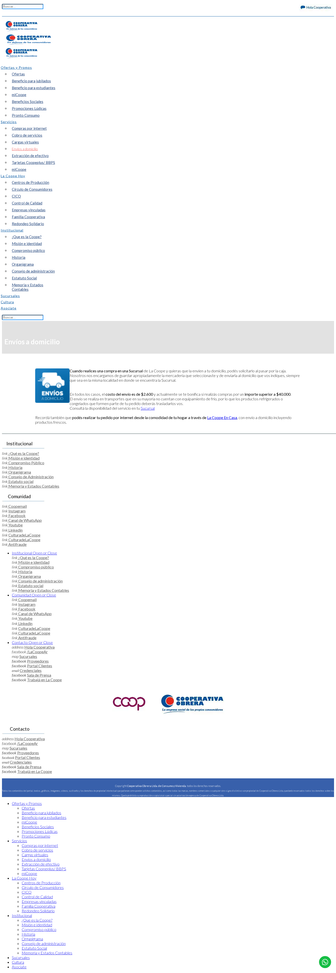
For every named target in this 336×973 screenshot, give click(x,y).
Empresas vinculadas (29, 210)
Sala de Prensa (39, 675)
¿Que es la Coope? (27, 236)
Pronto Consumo (26, 115)
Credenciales (31, 670)
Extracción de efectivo (30, 155)
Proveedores (38, 661)
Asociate (19, 966)
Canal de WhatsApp (25, 520)
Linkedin (15, 530)
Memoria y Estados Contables (27, 287)
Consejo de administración (33, 271)
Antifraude (17, 544)
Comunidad (34, 595)
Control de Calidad (27, 203)
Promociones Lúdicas (29, 108)
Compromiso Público (26, 462)
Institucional (34, 553)
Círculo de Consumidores (32, 189)
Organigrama (23, 264)
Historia (18, 257)
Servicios (19, 840)
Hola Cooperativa (39, 647)
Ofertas (18, 74)
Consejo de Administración (31, 476)
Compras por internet (29, 128)
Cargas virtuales (25, 142)
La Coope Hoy (24, 878)
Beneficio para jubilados (31, 81)
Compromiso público (28, 250)
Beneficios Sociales (27, 101)
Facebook (17, 515)
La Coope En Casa (222, 417)
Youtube (15, 525)
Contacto (32, 642)
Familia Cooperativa (28, 217)
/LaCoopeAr (37, 651)
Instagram (17, 510)
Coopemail (17, 506)
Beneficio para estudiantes (33, 88)
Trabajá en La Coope (44, 679)
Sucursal (148, 408)
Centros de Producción (30, 182)
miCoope (19, 94)
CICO (16, 196)
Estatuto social (20, 481)
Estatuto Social (24, 278)
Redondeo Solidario (28, 223)
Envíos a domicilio (25, 149)
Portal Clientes (39, 665)
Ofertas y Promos (27, 803)
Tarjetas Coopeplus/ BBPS (33, 162)
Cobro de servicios (27, 135)
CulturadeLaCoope (24, 535)
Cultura (18, 962)
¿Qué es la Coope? (23, 453)
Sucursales (28, 656)
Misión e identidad (27, 243)
